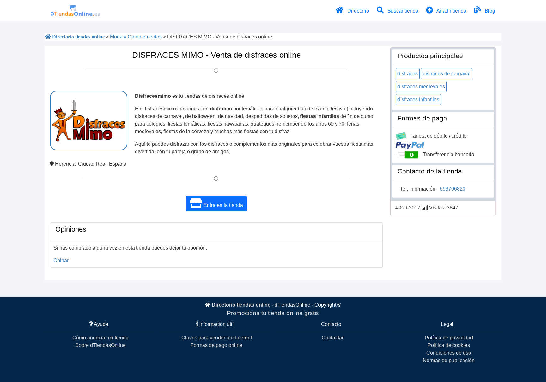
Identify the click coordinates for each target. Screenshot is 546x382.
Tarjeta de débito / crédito (438, 135)
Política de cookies (449, 345)
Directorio (357, 11)
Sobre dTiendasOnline (100, 345)
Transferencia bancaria (448, 154)
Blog (489, 11)
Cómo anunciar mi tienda (100, 337)
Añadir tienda (450, 11)
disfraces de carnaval (446, 73)
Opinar (61, 260)
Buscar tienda (402, 11)
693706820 (452, 188)
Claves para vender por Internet (216, 337)
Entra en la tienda (222, 205)
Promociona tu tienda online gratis (273, 313)
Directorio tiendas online (241, 305)
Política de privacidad (449, 337)
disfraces (407, 73)
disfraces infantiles (418, 99)
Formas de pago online (216, 345)
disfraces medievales (421, 86)
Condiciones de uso (448, 353)
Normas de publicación (449, 360)
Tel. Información (417, 188)
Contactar (332, 337)
